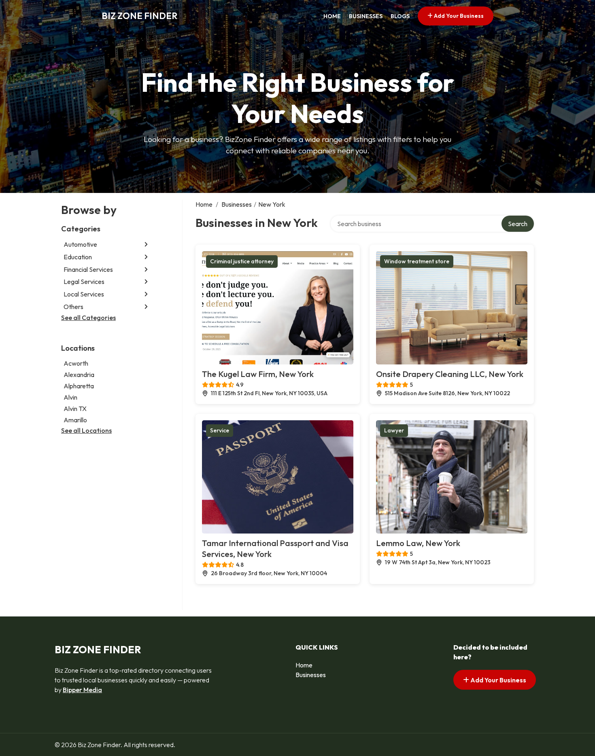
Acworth (76, 363)
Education (78, 257)
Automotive (80, 244)
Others (73, 307)
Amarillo (75, 420)
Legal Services (84, 281)
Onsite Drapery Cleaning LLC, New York (449, 374)
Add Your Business (458, 15)
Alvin (70, 397)
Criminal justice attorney (242, 261)
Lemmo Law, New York (418, 543)
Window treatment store (416, 261)
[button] (146, 244)
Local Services (84, 294)
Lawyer (394, 430)
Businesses (365, 16)
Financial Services (88, 269)
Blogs (400, 16)
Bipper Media (82, 690)
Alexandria (79, 375)
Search (517, 224)
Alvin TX (75, 408)
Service (219, 430)
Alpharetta (79, 386)
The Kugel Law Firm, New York (258, 374)
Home (332, 16)
